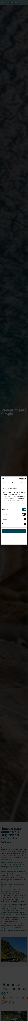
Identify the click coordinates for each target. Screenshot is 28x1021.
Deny (14, 541)
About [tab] (23, 482)
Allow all (14, 531)
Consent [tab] (5, 482)
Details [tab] (14, 482)
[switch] (24, 514)
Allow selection (14, 536)
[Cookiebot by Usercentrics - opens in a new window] (19, 479)
